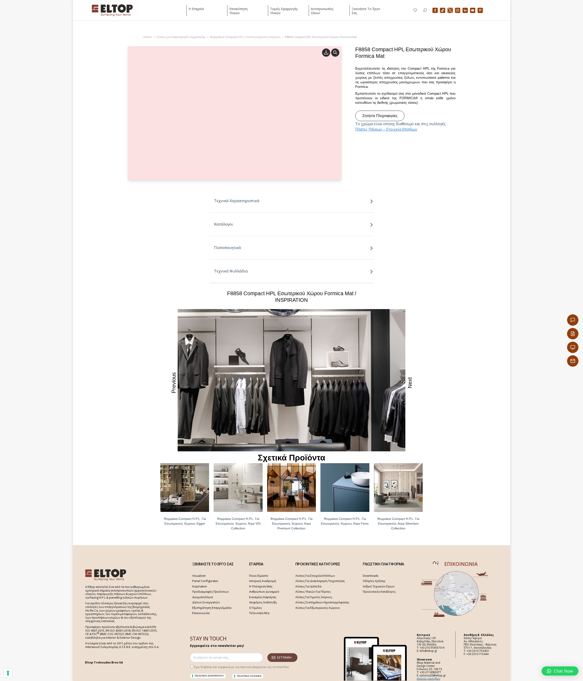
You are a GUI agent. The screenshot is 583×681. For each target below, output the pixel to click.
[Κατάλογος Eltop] (572, 333)
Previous (174, 382)
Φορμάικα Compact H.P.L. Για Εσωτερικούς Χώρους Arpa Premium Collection (291, 523)
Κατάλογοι (223, 224)
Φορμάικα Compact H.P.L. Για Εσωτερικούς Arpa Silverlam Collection (398, 523)
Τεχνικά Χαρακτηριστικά (236, 200)
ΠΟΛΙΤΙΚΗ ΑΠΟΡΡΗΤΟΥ (209, 675)
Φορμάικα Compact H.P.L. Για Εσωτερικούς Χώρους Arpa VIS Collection (238, 523)
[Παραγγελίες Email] (572, 361)
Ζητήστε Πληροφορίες (380, 116)
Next (410, 382)
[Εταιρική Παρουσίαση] (572, 347)
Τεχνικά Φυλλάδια (231, 271)
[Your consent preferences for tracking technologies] (8, 673)
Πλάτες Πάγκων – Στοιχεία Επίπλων (386, 129)
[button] (560, 671)
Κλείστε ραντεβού (428, 679)
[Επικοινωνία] (572, 320)
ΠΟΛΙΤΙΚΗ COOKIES (249, 676)
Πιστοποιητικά (227, 247)
